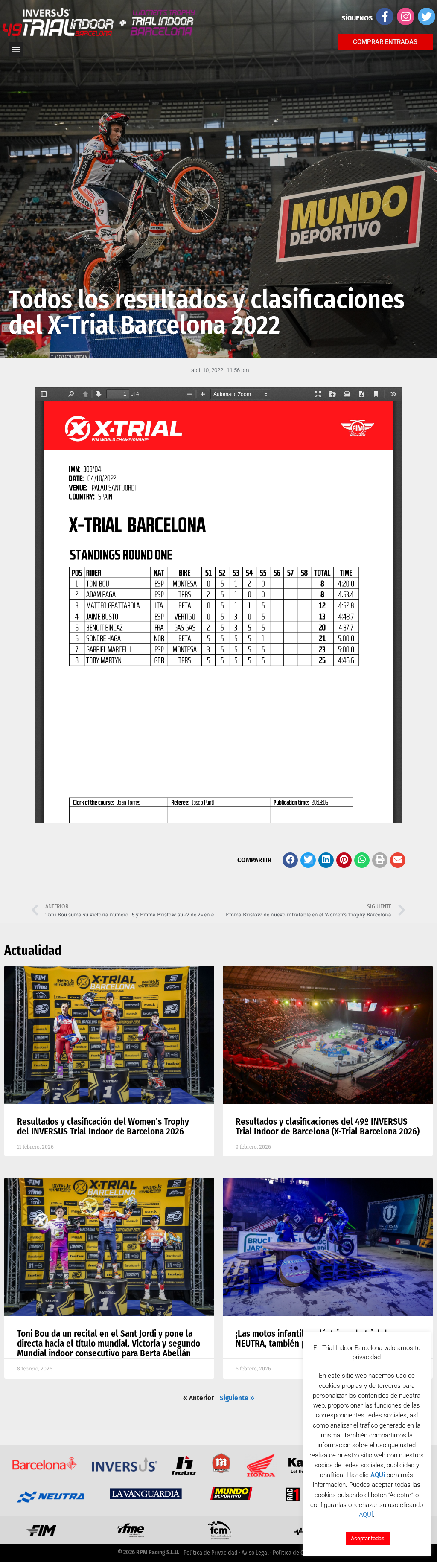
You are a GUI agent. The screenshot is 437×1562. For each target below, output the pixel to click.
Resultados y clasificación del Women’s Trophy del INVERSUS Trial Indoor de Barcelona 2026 (103, 1126)
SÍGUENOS (357, 18)
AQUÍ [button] (366, 1514)
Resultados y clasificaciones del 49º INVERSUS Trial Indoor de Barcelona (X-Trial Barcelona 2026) (328, 1126)
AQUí (377, 1475)
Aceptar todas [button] (368, 1538)
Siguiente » (237, 1397)
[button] (290, 860)
